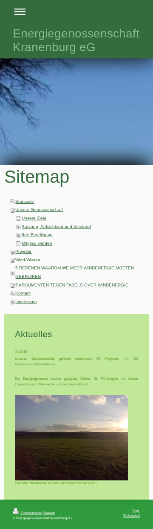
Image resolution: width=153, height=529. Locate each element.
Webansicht (131, 515)
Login (136, 510)
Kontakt (23, 293)
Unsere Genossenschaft (39, 209)
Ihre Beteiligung (37, 234)
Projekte (23, 251)
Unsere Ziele (34, 218)
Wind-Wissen (27, 259)
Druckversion (31, 513)
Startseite (24, 201)
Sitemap (49, 513)
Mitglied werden (37, 243)
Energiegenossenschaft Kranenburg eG (76, 40)
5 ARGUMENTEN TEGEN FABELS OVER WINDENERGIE (71, 285)
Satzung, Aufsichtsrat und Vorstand (56, 226)
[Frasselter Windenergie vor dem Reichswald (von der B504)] (71, 437)
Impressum (26, 301)
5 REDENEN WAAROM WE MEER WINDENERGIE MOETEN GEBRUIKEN (74, 272)
